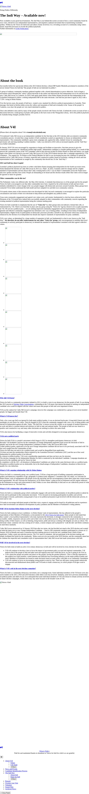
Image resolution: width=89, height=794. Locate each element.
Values (12, 763)
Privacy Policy (44, 751)
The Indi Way (10, 773)
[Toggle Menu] (1, 757)
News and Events (11, 769)
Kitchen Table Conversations (24, 404)
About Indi (14, 775)
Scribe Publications (22, 29)
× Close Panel (5, 793)
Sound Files (9, 787)
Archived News (10, 789)
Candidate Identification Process (16, 771)
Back (14, 767)
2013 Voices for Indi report (54, 515)
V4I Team (13, 765)
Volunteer (8, 785)
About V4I (9, 761)
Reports (8, 781)
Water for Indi (15, 777)
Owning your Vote (11, 783)
